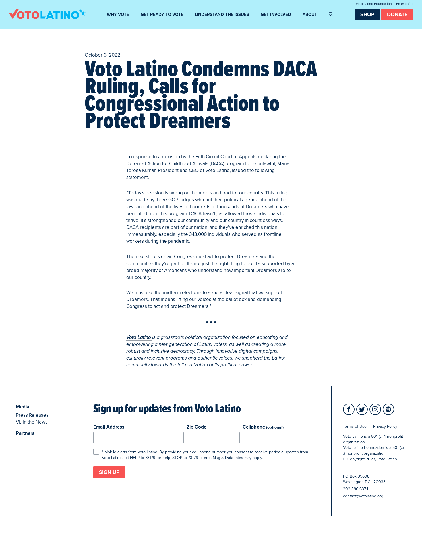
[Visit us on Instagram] (375, 409)
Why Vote (118, 14)
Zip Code (196, 427)
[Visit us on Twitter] (362, 409)
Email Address (108, 427)
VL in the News (32, 422)
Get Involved (276, 14)
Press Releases (32, 415)
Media (22, 407)
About (310, 14)
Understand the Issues (222, 14)
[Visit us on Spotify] (388, 409)
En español (404, 4)
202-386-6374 (355, 489)
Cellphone (263, 427)
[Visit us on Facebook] (349, 409)
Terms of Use (355, 426)
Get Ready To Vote (162, 14)
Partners (25, 433)
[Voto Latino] (47, 14)
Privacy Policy (385, 426)
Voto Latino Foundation (374, 4)
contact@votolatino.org (363, 496)
